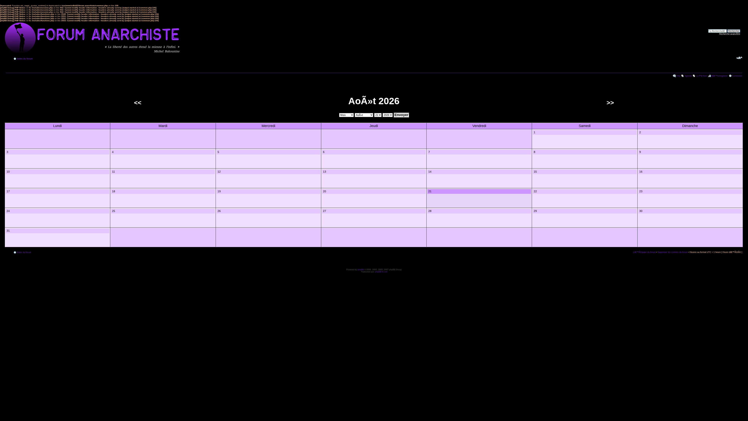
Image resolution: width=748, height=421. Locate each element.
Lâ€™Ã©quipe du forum (644, 252)
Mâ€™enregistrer (719, 76)
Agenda (688, 76)
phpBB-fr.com (381, 272)
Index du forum (25, 58)
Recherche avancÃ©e (729, 34)
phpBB (361, 269)
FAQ (678, 76)
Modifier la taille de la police (739, 58)
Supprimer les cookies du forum (673, 252)
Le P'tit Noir (701, 76)
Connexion (737, 76)
